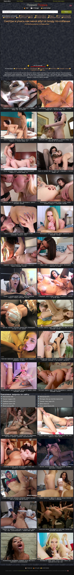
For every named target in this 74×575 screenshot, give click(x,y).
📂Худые (51, 16)
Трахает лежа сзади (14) (47, 401)
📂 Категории (46, 8)
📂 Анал (42, 70)
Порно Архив (38, 1)
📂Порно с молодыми (26, 16)
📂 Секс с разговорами (31, 68)
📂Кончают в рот (21, 17)
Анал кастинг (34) (8, 396)
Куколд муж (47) (44, 396)
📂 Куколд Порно (19, 68)
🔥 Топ (26, 8)
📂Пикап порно (66, 17)
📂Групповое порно (54, 17)
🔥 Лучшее (36, 568)
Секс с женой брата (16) (47, 406)
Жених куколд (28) (8, 406)
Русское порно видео (58, 1)
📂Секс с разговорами (63, 16)
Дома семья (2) (44, 403)
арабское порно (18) (9, 403)
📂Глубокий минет (9, 17)
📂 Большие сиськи (63, 68)
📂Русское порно (40, 16)
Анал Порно (20, 1)
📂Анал (30, 17)
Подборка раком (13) (9, 401)
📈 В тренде (35, 8)
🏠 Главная (28, 568)
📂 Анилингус (53, 68)
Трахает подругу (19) (9, 399)
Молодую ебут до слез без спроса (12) (51, 399)
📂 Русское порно (43, 68)
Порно (37, 5)
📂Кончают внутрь (40, 17)
